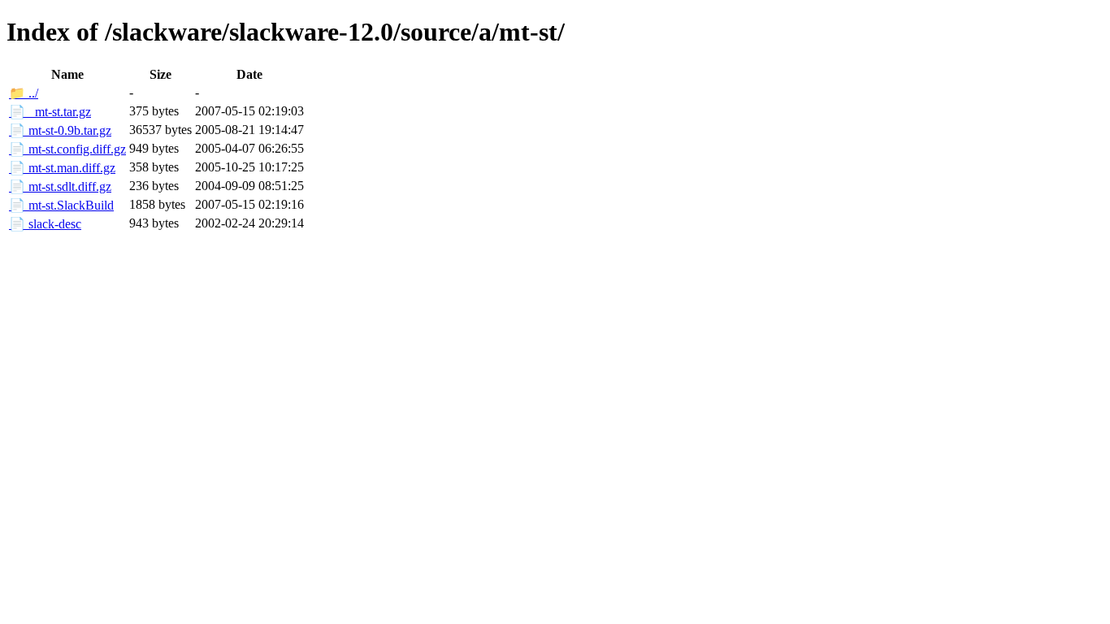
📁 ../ (23, 93)
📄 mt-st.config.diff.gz (67, 149)
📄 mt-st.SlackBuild (61, 205)
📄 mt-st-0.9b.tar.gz (60, 130)
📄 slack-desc (45, 224)
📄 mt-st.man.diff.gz (62, 168)
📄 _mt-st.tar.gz (50, 112)
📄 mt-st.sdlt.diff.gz (60, 186)
